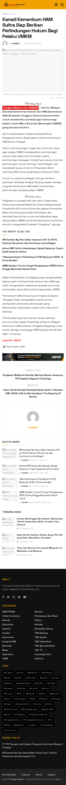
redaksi (15, 43)
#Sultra (7, 714)
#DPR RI (18, 678)
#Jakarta (8, 683)
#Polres (49, 704)
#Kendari (39, 683)
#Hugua (55, 678)
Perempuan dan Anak (46, 616)
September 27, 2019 (25, 528)
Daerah (6, 620)
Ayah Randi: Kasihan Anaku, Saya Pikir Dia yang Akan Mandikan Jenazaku (40, 536)
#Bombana (47, 673)
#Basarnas (33, 673)
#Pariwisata (19, 699)
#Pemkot (43, 699)
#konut (45, 688)
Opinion (39, 611)
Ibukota (13, 14)
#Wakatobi (19, 725)
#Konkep (21, 688)
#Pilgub (7, 704)
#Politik (37, 704)
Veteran (39, 658)
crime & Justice (10, 616)
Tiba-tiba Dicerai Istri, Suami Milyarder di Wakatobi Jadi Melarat (39, 549)
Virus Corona (10, 730)
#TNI (50, 720)
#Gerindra (31, 678)
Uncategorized (43, 654)
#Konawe (8, 688)
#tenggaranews (11, 720)
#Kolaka (51, 683)
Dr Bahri (32, 725)
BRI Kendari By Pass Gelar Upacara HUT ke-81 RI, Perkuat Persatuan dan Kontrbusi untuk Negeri (39, 453)
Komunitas (8, 637)
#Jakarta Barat (23, 683)
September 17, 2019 (25, 555)
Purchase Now (9, 774)
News (5, 650)
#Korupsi (8, 694)
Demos (39, 774)
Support (52, 774)
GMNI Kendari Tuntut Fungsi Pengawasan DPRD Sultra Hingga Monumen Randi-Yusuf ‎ (41, 495)
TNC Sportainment (45, 645)
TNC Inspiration (43, 641)
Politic (38, 620)
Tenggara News (17, 779)
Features (25, 774)
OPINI (5, 658)
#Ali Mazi (8, 673)
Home (5, 14)
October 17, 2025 (37, 473)
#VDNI (7, 725)
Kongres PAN (9, 641)
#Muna (42, 694)
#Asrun (20, 673)
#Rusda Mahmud (29, 709)
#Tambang (20, 714)
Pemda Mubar (46, 725)
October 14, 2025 (37, 486)
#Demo (7, 678)
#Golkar (44, 678)
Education (7, 624)
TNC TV (39, 650)
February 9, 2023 (33, 43)
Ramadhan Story (44, 628)
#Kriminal (30, 694)
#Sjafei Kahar (47, 709)
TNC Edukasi (41, 633)
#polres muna (10, 709)
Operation (7, 654)
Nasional (7, 645)
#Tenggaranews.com (33, 720)
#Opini (7, 699)
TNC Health (41, 637)
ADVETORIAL (8, 611)
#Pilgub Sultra (22, 704)
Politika (39, 624)
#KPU (19, 694)
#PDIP (32, 699)
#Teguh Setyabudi (38, 714)
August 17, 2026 (37, 460)
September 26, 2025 (38, 502)
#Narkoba (54, 694)
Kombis (6, 633)
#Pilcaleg (56, 699)
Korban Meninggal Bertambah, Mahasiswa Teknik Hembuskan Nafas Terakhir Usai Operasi (40, 521)
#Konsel (34, 688)
